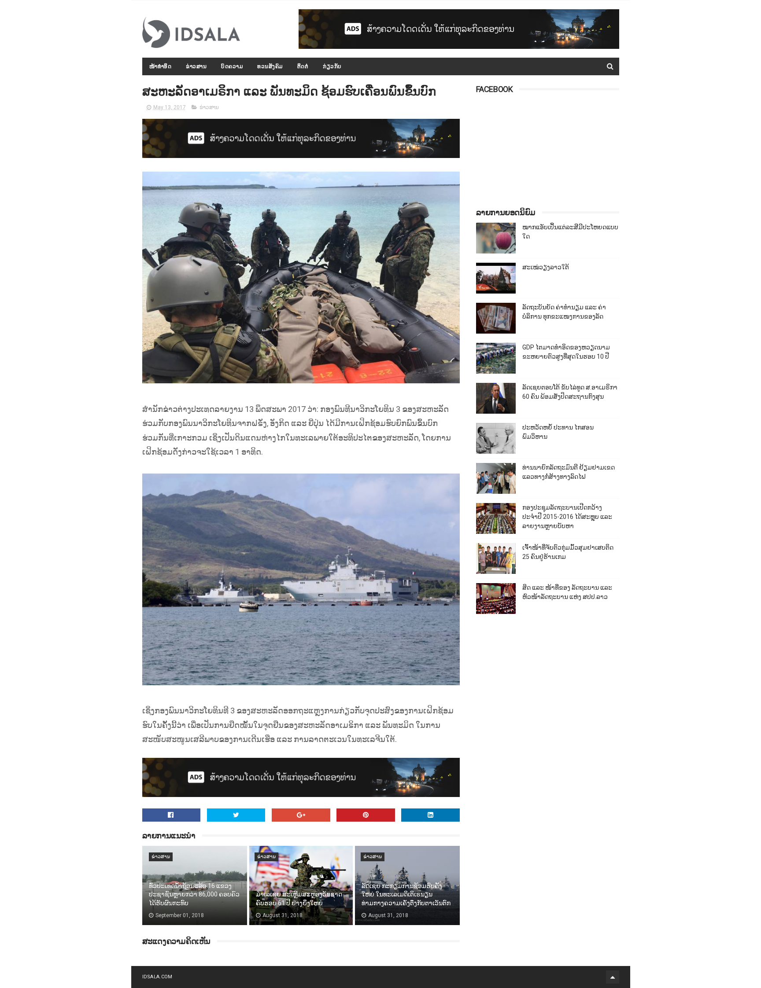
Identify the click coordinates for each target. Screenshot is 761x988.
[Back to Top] (612, 977)
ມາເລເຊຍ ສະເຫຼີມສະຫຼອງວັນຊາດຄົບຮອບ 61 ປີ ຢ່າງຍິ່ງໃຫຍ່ (299, 899)
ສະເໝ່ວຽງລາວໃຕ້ (545, 267)
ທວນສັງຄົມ (270, 66)
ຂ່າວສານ (196, 66)
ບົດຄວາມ (232, 66)
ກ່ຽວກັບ (332, 66)
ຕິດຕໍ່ (303, 66)
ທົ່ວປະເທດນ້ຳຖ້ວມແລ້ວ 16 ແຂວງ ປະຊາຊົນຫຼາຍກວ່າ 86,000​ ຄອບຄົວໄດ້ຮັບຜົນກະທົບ (194, 894)
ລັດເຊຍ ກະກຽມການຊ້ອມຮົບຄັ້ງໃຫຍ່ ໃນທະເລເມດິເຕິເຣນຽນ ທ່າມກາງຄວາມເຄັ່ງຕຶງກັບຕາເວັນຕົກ (406, 894)
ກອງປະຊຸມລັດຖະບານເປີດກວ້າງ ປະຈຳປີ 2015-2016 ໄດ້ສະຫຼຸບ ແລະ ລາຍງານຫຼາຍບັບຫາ (567, 516)
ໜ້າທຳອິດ (160, 66)
